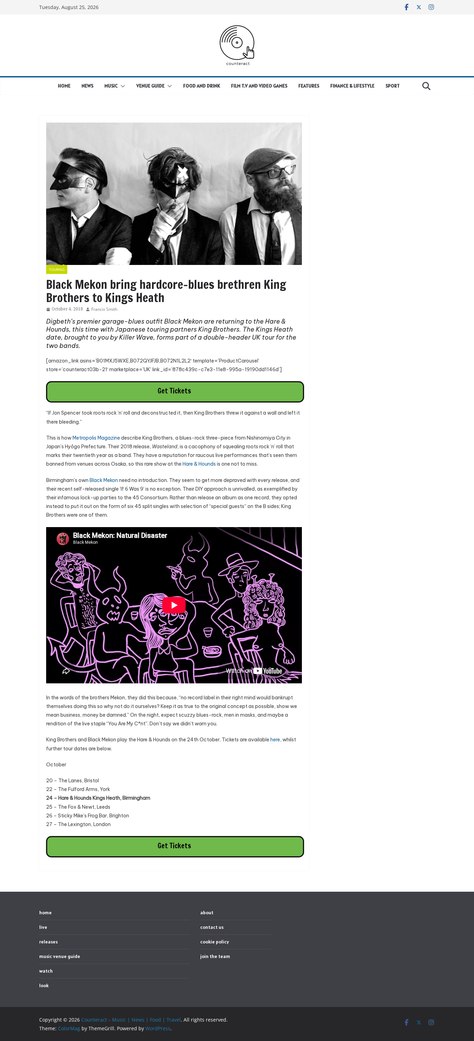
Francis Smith (104, 309)
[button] (121, 86)
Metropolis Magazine (96, 438)
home (64, 86)
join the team (215, 956)
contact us (211, 927)
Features (308, 86)
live (43, 927)
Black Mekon (104, 480)
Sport (393, 86)
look (44, 985)
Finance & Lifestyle (352, 86)
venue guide (150, 86)
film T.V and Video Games (259, 86)
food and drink (201, 86)
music (111, 86)
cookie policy (214, 942)
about (206, 912)
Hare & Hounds (199, 464)
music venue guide (59, 956)
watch (46, 971)
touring (57, 269)
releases (48, 942)
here (275, 739)
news (87, 86)
